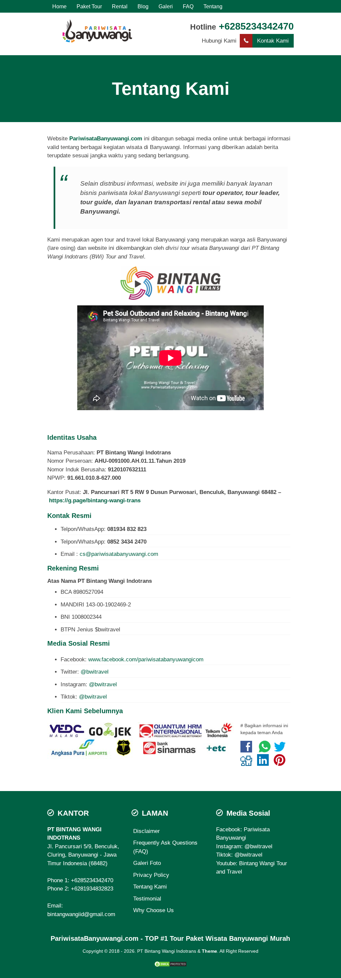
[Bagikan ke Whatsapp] (264, 750)
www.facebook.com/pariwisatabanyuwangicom (145, 659)
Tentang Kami (170, 88)
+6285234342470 (256, 26)
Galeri (166, 6)
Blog (143, 6)
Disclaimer (146, 831)
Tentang (212, 6)
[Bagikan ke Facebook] (247, 750)
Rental (120, 6)
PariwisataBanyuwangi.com (105, 138)
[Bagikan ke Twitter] (281, 750)
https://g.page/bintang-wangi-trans (95, 500)
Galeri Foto (147, 863)
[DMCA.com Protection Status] (170, 963)
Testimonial (147, 899)
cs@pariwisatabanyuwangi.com (119, 554)
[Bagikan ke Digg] (247, 763)
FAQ (188, 6)
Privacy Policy (151, 875)
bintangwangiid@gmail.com (81, 914)
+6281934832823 (92, 889)
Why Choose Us (153, 910)
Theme (209, 951)
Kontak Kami (273, 41)
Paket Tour (89, 6)
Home (59, 6)
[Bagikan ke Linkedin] (264, 763)
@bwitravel (95, 672)
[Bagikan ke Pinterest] (281, 763)
